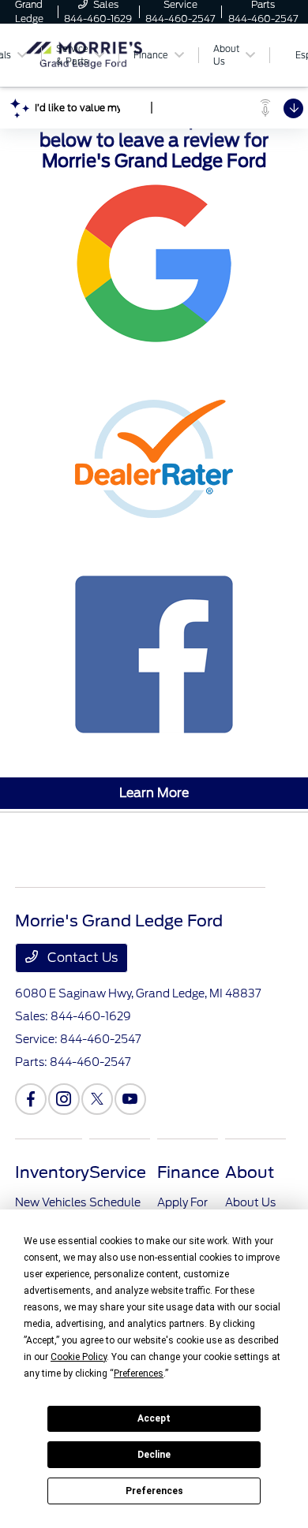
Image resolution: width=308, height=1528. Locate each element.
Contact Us (81, 957)
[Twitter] (97, 1099)
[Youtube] (130, 1099)
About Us (250, 1202)
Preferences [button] (138, 1373)
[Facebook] (31, 1099)
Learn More (154, 792)
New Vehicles (50, 1202)
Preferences (154, 1490)
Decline (154, 1454)
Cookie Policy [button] (79, 1356)
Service (117, 1172)
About (249, 1172)
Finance (188, 1172)
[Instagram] (64, 1099)
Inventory (52, 1172)
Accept (154, 1418)
